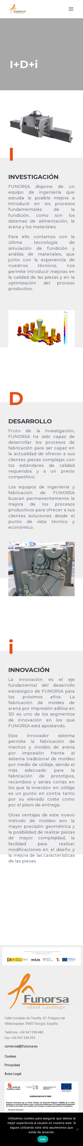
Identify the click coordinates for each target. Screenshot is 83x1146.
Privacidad (12, 1065)
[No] (77, 1129)
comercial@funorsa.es (21, 1046)
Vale (43, 1139)
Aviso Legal (13, 1074)
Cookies (10, 1056)
